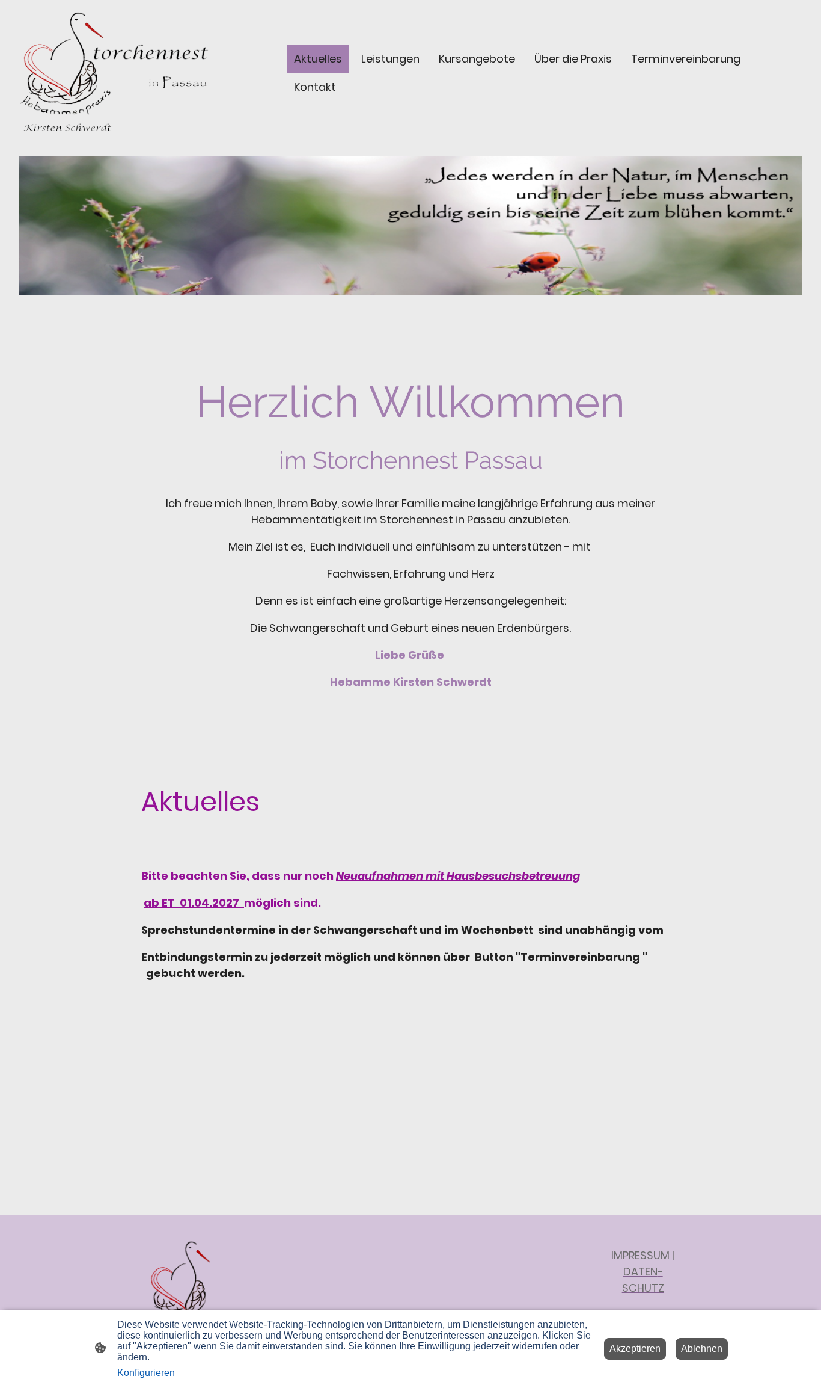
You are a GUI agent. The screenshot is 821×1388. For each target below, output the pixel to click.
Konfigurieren (146, 1373)
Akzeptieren (635, 1348)
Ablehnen (701, 1348)
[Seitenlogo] (114, 73)
